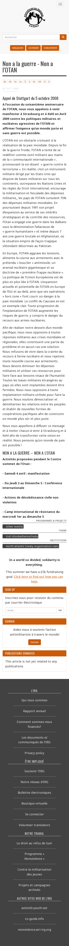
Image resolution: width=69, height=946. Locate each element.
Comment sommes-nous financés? (34, 724)
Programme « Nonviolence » (34, 856)
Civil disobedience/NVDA (22, 536)
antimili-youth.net (34, 908)
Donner (33, 47)
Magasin (17, 47)
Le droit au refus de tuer (34, 843)
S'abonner (50, 47)
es (20, 81)
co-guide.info (34, 919)
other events (14, 526)
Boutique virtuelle (34, 803)
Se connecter (34, 814)
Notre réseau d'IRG (34, 782)
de (10, 81)
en (15, 81)
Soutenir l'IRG (34, 771)
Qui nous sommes (34, 700)
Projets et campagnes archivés (34, 887)
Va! (60, 610)
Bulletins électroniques (34, 793)
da (5, 81)
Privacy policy (34, 753)
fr (25, 81)
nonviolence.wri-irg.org (34, 930)
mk (39, 81)
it (29, 81)
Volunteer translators (34, 825)
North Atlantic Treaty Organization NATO (32, 546)
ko (34, 81)
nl (45, 81)
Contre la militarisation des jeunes (34, 871)
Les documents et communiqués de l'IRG (34, 739)
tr (49, 81)
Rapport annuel (34, 711)
